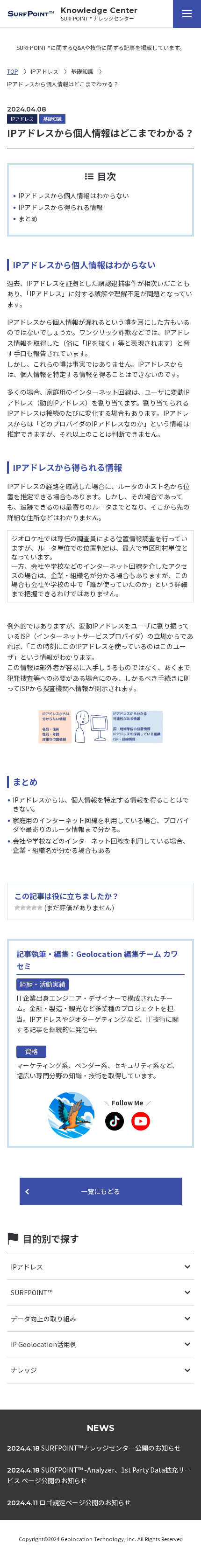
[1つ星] (17, 907)
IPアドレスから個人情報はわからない (73, 195)
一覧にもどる (100, 1191)
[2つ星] (23, 907)
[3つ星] (28, 907)
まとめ (28, 218)
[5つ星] (40, 907)
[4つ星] (34, 907)
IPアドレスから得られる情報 (60, 207)
